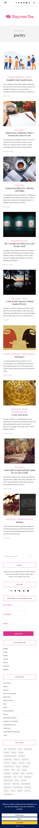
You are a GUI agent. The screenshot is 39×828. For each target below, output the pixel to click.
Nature (23, 780)
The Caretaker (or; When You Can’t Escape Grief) (19, 245)
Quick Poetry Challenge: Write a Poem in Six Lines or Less (19, 134)
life (15, 776)
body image (28, 749)
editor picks (7, 697)
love (20, 776)
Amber (5, 652)
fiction (6, 770)
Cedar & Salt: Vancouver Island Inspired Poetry (19, 302)
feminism (26, 766)
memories (28, 776)
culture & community (16, 77)
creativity (25, 759)
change (21, 752)
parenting (16, 783)
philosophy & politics (9, 718)
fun (18, 770)
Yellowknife (8, 794)
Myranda (6, 666)
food (4, 704)
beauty (5, 686)
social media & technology (11, 732)
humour (5, 714)
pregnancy (7, 787)
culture (6, 763)
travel (25, 298)
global (24, 770)
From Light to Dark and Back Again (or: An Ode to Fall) (19, 471)
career (13, 752)
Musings (19, 522)
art (5, 749)
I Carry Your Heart (19, 415)
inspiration (7, 776)
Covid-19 (16, 759)
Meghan (5, 669)
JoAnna (5, 659)
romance (28, 787)
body (20, 749)
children (22, 756)
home (22, 773)
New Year (7, 783)
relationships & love (19, 240)
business (6, 690)
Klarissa (5, 662)
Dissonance (19, 356)
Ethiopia (21, 763)
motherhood (8, 780)
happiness (7, 773)
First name (7, 605)
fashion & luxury (8, 700)
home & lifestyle (28, 353)
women (20, 790)
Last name (7, 614)
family (18, 766)
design (14, 763)
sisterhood (6, 728)
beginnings (12, 749)
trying (13, 790)
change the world (10, 756)
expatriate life (9, 766)
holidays (15, 773)
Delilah (5, 655)
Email (5, 623)
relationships (18, 787)
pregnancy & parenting (10, 721)
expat (28, 763)
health (28, 77)
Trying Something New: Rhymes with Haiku (19, 189)
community (7, 759)
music (17, 780)
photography (26, 783)
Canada (6, 752)
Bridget (5, 648)
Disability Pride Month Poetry (19, 80)
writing (27, 790)
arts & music (19, 129)
